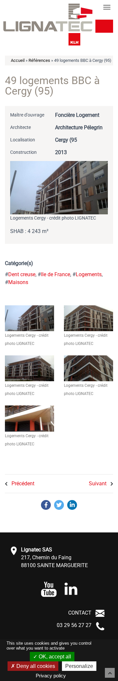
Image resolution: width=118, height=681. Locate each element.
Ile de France (55, 274)
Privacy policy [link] (51, 675)
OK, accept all (54, 656)
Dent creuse (21, 274)
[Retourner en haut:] (110, 673)
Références (39, 60)
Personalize (79, 666)
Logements (89, 274)
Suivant (98, 483)
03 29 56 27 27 (74, 625)
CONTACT (79, 613)
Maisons (18, 282)
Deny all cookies (35, 666)
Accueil (18, 60)
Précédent (22, 483)
